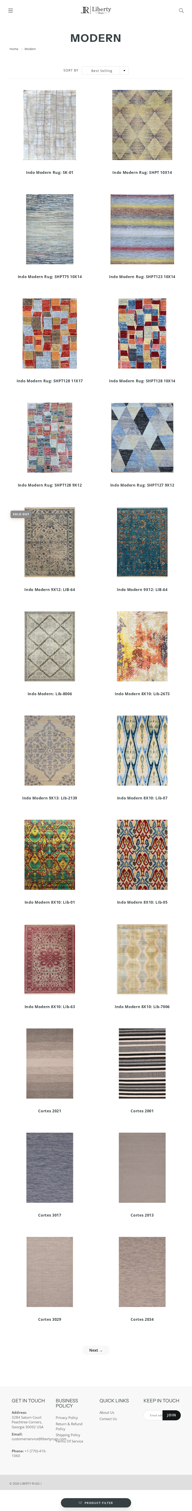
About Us (107, 1412)
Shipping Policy (68, 1435)
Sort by (70, 70)
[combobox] (105, 70)
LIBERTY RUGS (30, 1483)
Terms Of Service (69, 1441)
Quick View (49, 125)
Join (171, 1415)
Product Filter (99, 1503)
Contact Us (108, 1419)
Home (14, 49)
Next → (96, 1350)
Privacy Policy (67, 1417)
